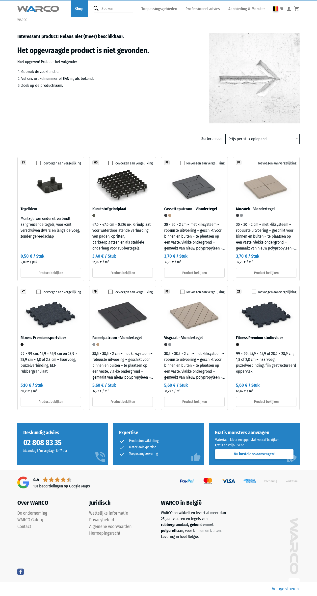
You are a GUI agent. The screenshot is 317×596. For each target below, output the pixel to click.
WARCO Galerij (30, 520)
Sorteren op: (211, 138)
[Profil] (289, 8)
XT (23, 291)
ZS (23, 162)
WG (96, 162)
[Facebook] (21, 571)
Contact (24, 526)
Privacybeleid (101, 520)
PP (166, 162)
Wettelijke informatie (108, 513)
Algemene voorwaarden (110, 526)
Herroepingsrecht (104, 533)
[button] (278, 8)
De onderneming (32, 513)
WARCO (22, 20)
